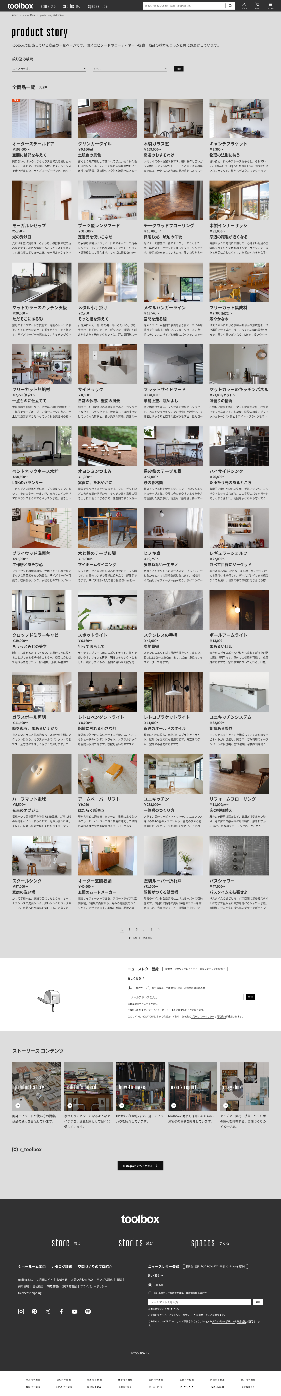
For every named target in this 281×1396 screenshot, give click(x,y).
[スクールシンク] (41, 873)
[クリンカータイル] (107, 136)
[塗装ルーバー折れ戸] (173, 873)
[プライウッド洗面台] (41, 545)
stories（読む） (29, 15)
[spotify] (88, 1311)
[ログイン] (244, 6)
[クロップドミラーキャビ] (41, 627)
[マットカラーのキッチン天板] (41, 300)
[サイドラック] (107, 381)
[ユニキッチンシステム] (239, 709)
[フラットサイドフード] (173, 381)
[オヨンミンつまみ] (107, 463)
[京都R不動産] (186, 1379)
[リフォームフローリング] (239, 791)
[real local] (217, 1387)
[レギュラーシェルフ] (239, 545)
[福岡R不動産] (33, 1387)
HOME (15, 15)
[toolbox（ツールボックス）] (20, 6)
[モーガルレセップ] (41, 218)
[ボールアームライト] (239, 627)
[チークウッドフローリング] (173, 218)
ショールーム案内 (32, 1266)
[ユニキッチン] (173, 791)
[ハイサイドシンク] (239, 463)
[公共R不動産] (125, 1387)
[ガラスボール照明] (41, 709)
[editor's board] (88, 1095)
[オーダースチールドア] (41, 136)
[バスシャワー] (239, 873)
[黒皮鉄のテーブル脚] (173, 463)
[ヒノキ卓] (173, 545)
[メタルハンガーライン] (173, 300)
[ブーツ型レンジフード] (107, 218)
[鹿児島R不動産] (63, 1387)
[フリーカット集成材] (239, 300)
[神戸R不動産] (248, 1379)
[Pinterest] (34, 1311)
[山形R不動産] (63, 1379)
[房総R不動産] (94, 1379)
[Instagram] (21, 1311)
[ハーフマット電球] (41, 791)
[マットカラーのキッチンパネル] (239, 381)
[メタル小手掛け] (107, 300)
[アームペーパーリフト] (107, 791)
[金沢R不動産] (155, 1379)
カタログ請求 (61, 1266)
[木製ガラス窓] (173, 136)
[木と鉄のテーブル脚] (107, 545)
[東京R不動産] (33, 1379)
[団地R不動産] (94, 1387)
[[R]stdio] (186, 1387)
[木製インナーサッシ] (239, 218)
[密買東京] (155, 1387)
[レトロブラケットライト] (173, 709)
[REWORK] (248, 1387)
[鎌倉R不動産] (125, 1379)
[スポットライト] (107, 627)
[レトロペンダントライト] (107, 709)
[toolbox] (140, 1219)
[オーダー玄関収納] (107, 873)
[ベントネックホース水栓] (41, 463)
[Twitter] (48, 1311)
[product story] (39, 32)
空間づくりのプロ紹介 (95, 1266)
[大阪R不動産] (217, 1379)
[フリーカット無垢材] (41, 381)
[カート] (257, 6)
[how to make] (140, 1095)
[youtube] (74, 1311)
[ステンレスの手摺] (173, 627)
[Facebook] (61, 1311)
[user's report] (192, 1095)
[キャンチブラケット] (239, 136)
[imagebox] (244, 1095)
